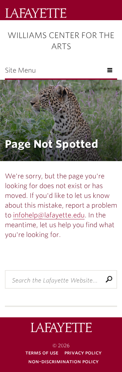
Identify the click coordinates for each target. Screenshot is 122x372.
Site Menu (20, 70)
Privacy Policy (83, 353)
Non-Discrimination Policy (63, 361)
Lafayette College (61, 328)
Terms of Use (41, 353)
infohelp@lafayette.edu (49, 215)
